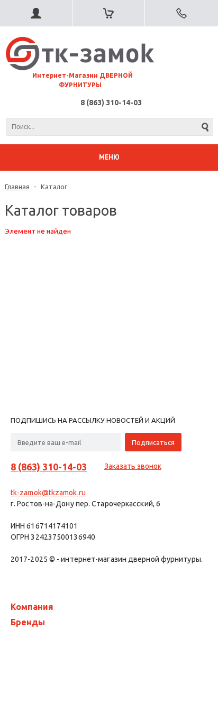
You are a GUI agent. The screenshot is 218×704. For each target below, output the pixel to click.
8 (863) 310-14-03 (111, 102)
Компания (32, 607)
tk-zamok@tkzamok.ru (48, 492)
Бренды (28, 622)
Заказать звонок (132, 466)
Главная (17, 186)
